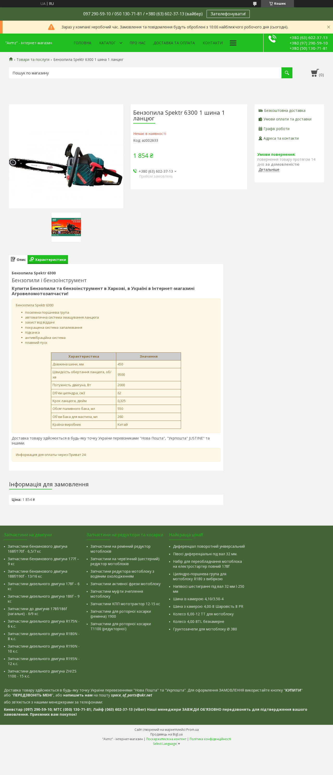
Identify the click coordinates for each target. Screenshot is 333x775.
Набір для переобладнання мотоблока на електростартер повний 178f (207, 564)
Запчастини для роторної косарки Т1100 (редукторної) (121, 626)
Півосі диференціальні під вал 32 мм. (205, 553)
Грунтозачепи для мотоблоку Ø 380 (205, 629)
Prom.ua (192, 729)
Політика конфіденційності (210, 739)
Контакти (213, 42)
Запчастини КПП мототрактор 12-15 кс (125, 603)
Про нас (138, 42)
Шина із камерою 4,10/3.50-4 (198, 598)
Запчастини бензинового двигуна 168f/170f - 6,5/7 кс (37, 549)
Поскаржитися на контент (166, 739)
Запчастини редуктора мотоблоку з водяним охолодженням (122, 574)
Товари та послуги (32, 59)
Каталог (107, 42)
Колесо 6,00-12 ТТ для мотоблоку (203, 613)
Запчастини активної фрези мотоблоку (126, 583)
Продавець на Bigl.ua (166, 734)
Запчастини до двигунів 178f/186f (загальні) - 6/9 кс (37, 611)
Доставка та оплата (174, 42)
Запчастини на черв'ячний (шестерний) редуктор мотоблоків (125, 561)
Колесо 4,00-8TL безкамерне (198, 621)
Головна (82, 42)
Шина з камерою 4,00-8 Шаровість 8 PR (208, 606)
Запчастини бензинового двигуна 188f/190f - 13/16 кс (37, 574)
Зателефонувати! (228, 14)
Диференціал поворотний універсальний (209, 546)
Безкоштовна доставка (284, 110)
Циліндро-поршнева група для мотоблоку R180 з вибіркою (199, 576)
